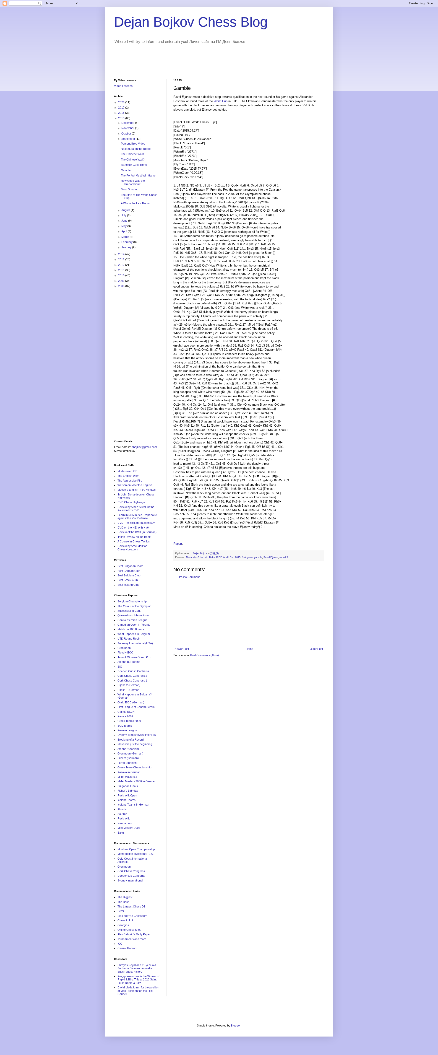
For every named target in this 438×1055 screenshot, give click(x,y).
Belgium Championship (132, 601)
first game (247, 557)
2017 (121, 107)
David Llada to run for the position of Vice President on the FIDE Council (138, 991)
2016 (121, 112)
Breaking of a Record (130, 739)
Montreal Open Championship (136, 849)
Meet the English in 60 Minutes (136, 489)
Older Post (316, 649)
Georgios (123, 925)
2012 (121, 265)
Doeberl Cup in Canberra (133, 671)
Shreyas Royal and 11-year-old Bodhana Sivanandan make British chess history (136, 968)
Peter (120, 911)
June (124, 220)
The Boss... (124, 902)
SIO (119, 666)
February (127, 242)
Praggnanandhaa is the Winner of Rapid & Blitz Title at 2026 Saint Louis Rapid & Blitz (138, 980)
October (126, 133)
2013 (121, 259)
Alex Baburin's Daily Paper (134, 934)
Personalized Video (133, 143)
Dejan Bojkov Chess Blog (191, 22)
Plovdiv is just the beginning (134, 744)
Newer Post (182, 649)
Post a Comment (189, 577)
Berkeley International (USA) (135, 643)
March (125, 236)
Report (177, 543)
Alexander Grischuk (197, 557)
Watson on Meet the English (134, 485)
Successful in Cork (129, 610)
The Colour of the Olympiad (134, 606)
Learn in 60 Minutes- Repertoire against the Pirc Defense (137, 516)
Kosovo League (127, 730)
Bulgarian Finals (127, 786)
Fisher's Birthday (127, 790)
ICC (119, 943)
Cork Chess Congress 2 (132, 675)
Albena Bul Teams (128, 662)
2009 (121, 281)
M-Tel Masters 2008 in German (136, 781)
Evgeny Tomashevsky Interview (136, 734)
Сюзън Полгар (126, 948)
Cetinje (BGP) (126, 711)
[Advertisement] (197, 60)
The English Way (127, 475)
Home (249, 649)
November (128, 128)
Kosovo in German (129, 772)
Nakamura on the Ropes (136, 148)
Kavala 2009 (125, 716)
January (126, 247)
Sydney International (130, 880)
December (128, 122)
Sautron (122, 814)
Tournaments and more (131, 939)
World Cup (220, 101)
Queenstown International (133, 615)
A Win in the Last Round (136, 203)
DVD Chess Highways (131, 502)
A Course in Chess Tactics (133, 541)
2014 (121, 254)
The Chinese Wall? (133, 159)
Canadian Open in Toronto (133, 624)
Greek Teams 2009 (129, 721)
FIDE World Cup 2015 (228, 557)
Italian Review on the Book (134, 537)
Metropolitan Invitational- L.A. (135, 853)
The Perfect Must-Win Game (138, 175)
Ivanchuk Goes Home (134, 164)
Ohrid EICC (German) (130, 702)
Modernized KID (127, 471)
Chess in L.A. (125, 920)
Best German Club (128, 571)
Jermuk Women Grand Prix (134, 657)
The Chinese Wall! (132, 154)
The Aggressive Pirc (129, 480)
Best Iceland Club (128, 584)
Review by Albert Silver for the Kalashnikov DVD (135, 508)
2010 (121, 275)
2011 (121, 270)
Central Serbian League (132, 620)
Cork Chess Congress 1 (132, 680)
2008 (121, 286)
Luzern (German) (128, 758)
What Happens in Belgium (133, 634)
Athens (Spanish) (128, 749)
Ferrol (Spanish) (127, 763)
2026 (121, 102)
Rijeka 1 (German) (128, 690)
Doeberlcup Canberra (131, 875)
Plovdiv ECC (125, 652)
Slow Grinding (129, 189)
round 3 (283, 557)
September (128, 138)
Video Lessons (123, 86)
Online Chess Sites (129, 929)
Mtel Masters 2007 (128, 827)
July (124, 215)
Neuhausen (124, 823)
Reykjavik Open (127, 795)
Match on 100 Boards (130, 629)
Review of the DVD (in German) (136, 532)
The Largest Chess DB (131, 906)
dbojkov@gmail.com (144, 447)
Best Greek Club (127, 580)
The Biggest (124, 897)
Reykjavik (123, 818)
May (124, 226)
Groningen (124, 648)
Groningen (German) (130, 753)
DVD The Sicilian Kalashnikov (136, 522)
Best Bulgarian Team (130, 566)
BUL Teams (124, 725)
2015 (121, 118)
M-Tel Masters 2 (127, 776)
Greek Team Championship (134, 767)
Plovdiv (122, 809)
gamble (258, 557)
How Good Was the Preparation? (133, 182)
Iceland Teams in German (133, 804)
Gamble (126, 170)
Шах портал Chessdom (132, 916)
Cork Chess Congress (131, 871)
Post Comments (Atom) (204, 655)
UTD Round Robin (129, 638)
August (126, 210)
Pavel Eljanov (270, 557)
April (124, 231)
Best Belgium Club (129, 575)
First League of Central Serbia (136, 707)
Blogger (235, 1025)
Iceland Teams (126, 800)
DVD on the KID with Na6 (133, 527)
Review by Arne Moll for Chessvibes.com (132, 547)
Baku (212, 557)
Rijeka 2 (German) (128, 685)
